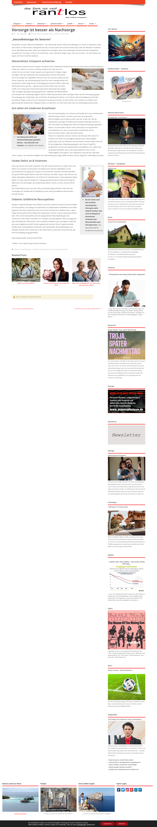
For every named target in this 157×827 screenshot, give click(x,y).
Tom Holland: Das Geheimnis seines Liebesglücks (124, 719)
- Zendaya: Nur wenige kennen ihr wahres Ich (123, 769)
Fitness (39, 34)
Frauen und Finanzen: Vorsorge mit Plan (56, 284)
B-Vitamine (17, 249)
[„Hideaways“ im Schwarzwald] (126, 523)
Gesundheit (44, 34)
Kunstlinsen (35, 249)
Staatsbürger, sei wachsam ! (117, 117)
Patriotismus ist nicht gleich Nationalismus (87, 309)
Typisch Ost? (112, 168)
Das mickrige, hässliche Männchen (23, 309)
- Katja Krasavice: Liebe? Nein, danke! (120, 760)
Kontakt (68, 2)
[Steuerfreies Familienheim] (126, 235)
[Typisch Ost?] (126, 184)
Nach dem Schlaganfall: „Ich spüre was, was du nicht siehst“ (86, 284)
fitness (29, 23)
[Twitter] (123, 790)
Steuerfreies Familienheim (117, 222)
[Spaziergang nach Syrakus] (126, 468)
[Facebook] (119, 790)
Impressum (31, 2)
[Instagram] (127, 790)
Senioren (49, 249)
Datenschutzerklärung (51, 2)
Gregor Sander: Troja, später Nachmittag (122, 330)
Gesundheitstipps (26, 249)
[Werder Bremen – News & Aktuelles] (126, 687)
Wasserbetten (63, 249)
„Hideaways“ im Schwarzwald (118, 507)
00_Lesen (33, 34)
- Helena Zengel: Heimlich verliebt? (120, 767)
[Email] (136, 790)
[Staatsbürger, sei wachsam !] (126, 131)
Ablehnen (122, 824)
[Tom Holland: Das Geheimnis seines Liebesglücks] (126, 732)
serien (91, 23)
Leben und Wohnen (55, 34)
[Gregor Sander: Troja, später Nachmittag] (126, 345)
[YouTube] (131, 790)
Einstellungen (81, 825)
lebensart (41, 23)
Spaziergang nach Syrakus (117, 455)
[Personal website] (140, 790)
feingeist (17, 23)
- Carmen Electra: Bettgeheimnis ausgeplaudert (124, 762)
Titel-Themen (65, 34)
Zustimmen (107, 824)
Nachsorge (43, 249)
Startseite (18, 2)
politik (69, 23)
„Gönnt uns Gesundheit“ (26, 283)
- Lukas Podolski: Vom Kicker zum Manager (122, 765)
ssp (14, 34)
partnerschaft (56, 23)
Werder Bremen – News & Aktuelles (120, 670)
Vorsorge (56, 249)
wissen (80, 23)
